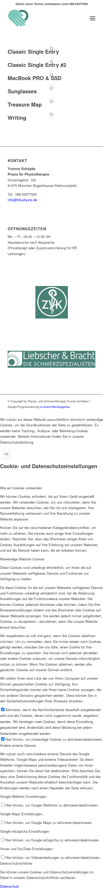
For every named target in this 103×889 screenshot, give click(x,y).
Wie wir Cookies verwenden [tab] (21, 487)
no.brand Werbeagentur (54, 406)
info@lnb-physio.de (22, 199)
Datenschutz (9, 886)
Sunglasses (22, 91)
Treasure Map (25, 104)
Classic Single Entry (33, 51)
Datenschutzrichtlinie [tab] (16, 863)
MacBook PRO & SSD (34, 78)
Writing (17, 117)
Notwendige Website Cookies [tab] (22, 558)
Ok (6, 454)
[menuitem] (92, 18)
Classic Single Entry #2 (37, 64)
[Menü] (92, 18)
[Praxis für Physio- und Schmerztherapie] (43, 18)
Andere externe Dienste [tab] (18, 745)
